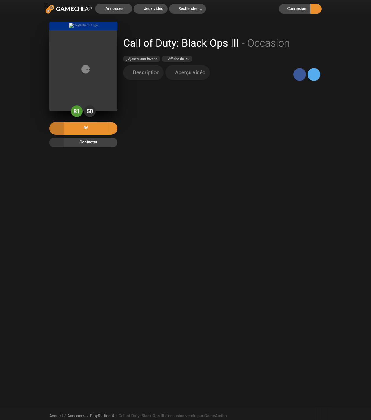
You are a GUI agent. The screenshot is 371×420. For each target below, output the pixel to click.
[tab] (143, 72)
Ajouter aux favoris (142, 59)
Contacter (88, 142)
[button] (187, 9)
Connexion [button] (296, 8)
